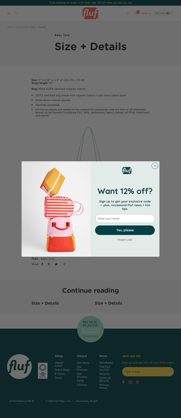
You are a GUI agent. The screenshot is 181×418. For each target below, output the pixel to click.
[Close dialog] (155, 166)
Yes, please (125, 230)
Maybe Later (125, 240)
